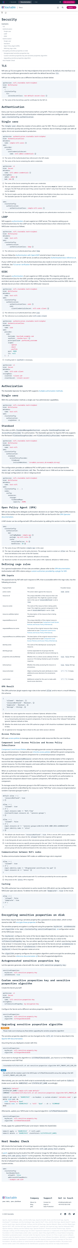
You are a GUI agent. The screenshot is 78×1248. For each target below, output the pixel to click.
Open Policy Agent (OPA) (12, 46)
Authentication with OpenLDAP (27, 255)
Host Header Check (9, 60)
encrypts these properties (26, 922)
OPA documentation (62, 568)
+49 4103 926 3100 (64, 1204)
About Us (33, 1202)
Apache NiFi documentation (12, 1039)
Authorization (7, 39)
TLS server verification (21, 264)
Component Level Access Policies (14, 749)
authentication (17, 221)
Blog (31, 1204)
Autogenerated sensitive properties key (16, 53)
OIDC (5, 36)
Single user (7, 31)
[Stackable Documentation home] (4, 2)
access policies (14, 738)
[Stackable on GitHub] (60, 2)
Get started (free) (69, 2)
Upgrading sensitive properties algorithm (17, 58)
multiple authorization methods (51, 391)
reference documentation (26, 956)
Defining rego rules (10, 48)
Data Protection (49, 1206)
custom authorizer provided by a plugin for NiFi (49, 571)
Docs (21, 7)
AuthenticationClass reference (62, 258)
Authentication (7, 29)
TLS (4, 26)
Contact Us (47, 1202)
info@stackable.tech (64, 1202)
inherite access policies (41, 752)
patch (5, 1153)
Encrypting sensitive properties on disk (15, 51)
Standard (7, 43)
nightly (70, 7)
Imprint (46, 1204)
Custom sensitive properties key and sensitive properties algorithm (25, 55)
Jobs (31, 1206)
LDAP (5, 34)
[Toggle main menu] (59, 7)
